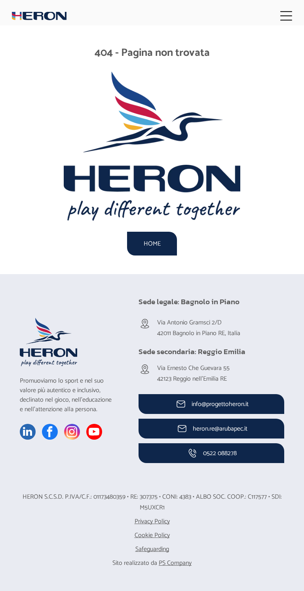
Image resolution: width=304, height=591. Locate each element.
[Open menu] (286, 16)
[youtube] (94, 433)
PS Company (175, 563)
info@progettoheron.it (220, 404)
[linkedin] (28, 433)
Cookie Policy (152, 535)
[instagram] (72, 433)
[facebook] (50, 433)
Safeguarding (152, 549)
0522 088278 (220, 453)
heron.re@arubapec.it (220, 428)
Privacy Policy (152, 521)
